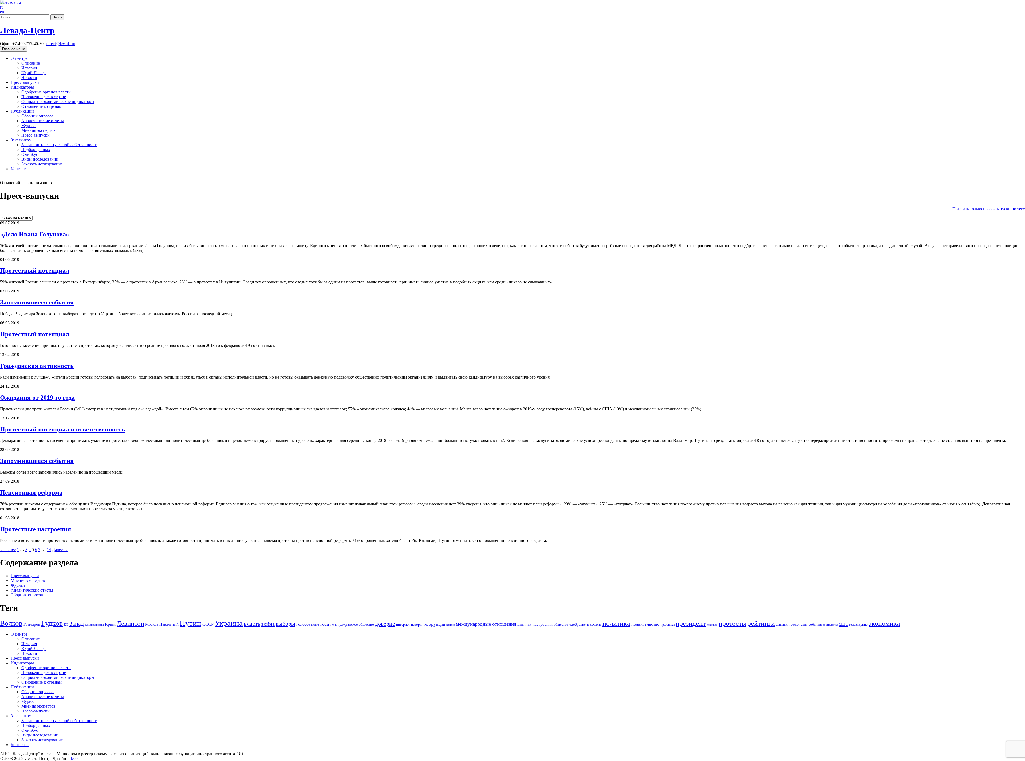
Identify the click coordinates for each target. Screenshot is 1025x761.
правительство (645, 624)
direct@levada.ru (60, 43)
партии (594, 624)
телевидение (858, 625)
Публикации (22, 111)
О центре (19, 58)
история (417, 625)
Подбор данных (35, 149)
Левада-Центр (27, 30)
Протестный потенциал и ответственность (62, 429)
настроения (543, 624)
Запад (76, 623)
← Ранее (8, 549)
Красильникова (94, 624)
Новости (29, 77)
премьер (712, 624)
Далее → (60, 549)
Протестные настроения (35, 529)
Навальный (169, 624)
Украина (229, 623)
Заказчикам (21, 140)
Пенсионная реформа (31, 492)
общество (561, 625)
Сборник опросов (37, 116)
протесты (732, 623)
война (268, 624)
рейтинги (761, 623)
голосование (307, 624)
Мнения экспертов (38, 130)
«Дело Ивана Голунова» (34, 234)
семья (795, 625)
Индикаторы (22, 87)
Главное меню (13, 49)
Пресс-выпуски (25, 82)
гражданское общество (356, 625)
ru (1, 7)
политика (616, 623)
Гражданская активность (37, 365)
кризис (450, 624)
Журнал (28, 125)
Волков (11, 623)
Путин (190, 623)
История (29, 68)
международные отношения (486, 624)
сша (843, 624)
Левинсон (130, 623)
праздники (668, 625)
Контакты (20, 169)
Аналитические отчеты (42, 120)
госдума (328, 624)
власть (252, 623)
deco (74, 758)
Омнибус (29, 154)
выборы (285, 623)
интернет (403, 625)
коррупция (434, 624)
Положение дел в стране (43, 96)
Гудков (52, 623)
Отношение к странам (41, 106)
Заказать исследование (42, 164)
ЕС (66, 625)
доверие (385, 623)
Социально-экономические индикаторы (57, 101)
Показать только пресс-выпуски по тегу (988, 209)
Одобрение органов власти (46, 92)
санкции (783, 624)
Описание (30, 63)
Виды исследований (39, 159)
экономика (884, 623)
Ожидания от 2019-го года (37, 397)
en (2, 12)
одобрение (577, 625)
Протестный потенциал (34, 270)
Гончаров (31, 624)
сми (804, 624)
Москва (151, 624)
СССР (208, 624)
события (815, 624)
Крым (110, 624)
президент (691, 623)
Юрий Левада (33, 72)
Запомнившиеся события (37, 302)
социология (830, 624)
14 (49, 549)
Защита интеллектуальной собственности (59, 144)
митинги (524, 624)
